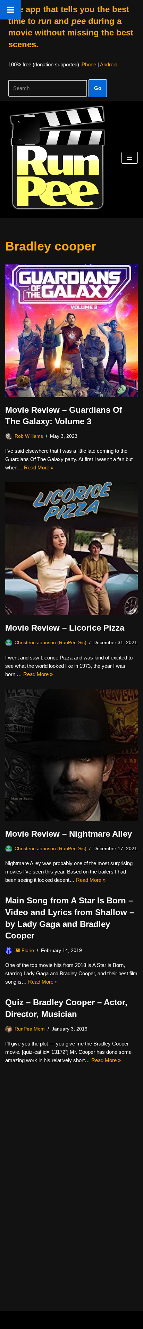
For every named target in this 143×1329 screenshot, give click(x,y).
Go (97, 88)
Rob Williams (29, 436)
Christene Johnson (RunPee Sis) (50, 642)
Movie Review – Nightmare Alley (68, 833)
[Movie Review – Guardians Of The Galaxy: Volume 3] (71, 330)
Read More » (38, 467)
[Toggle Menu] (10, 9)
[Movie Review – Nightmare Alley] (71, 755)
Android (108, 64)
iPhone (88, 64)
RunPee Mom (30, 1029)
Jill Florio (24, 950)
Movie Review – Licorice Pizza (64, 627)
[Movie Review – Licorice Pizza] (71, 548)
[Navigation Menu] (129, 158)
